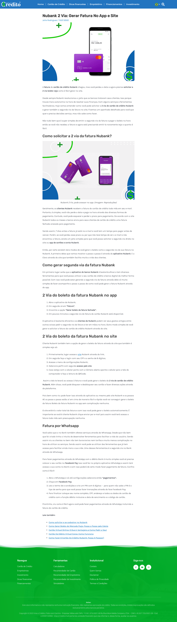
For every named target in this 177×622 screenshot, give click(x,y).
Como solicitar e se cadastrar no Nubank (68, 522)
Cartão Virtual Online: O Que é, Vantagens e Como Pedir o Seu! (78, 530)
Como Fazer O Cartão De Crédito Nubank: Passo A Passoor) (76, 538)
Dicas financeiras (77, 4)
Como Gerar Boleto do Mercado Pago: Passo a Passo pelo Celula (78, 526)
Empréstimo (96, 4)
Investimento (132, 4)
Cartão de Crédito (56, 4)
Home (41, 4)
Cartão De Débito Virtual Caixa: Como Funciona (71, 534)
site (79, 354)
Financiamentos (114, 4)
